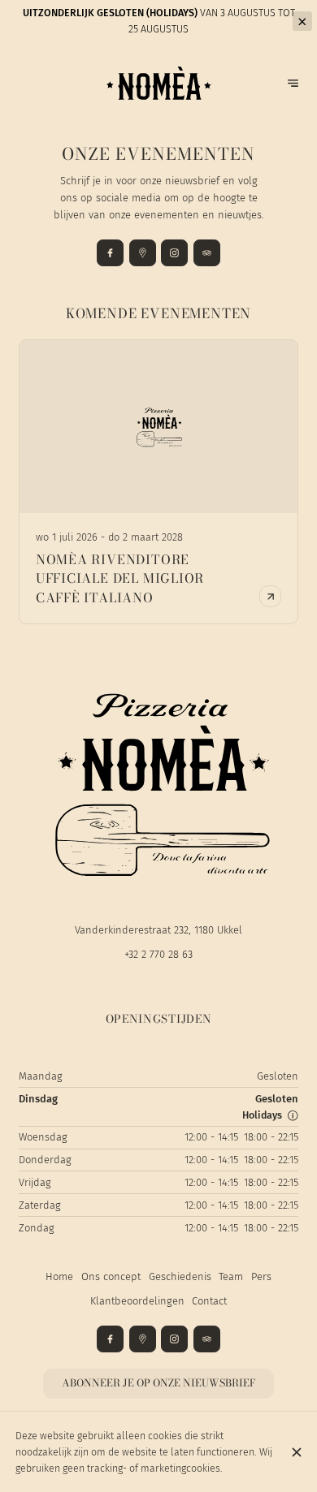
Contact (209, 1301)
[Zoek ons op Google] (142, 252)
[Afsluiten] (296, 1452)
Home (59, 1276)
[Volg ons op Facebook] (110, 252)
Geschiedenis (180, 1276)
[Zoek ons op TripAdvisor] (206, 252)
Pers (261, 1276)
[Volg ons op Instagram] (174, 252)
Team (231, 1276)
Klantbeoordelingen (137, 1301)
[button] (292, 1115)
